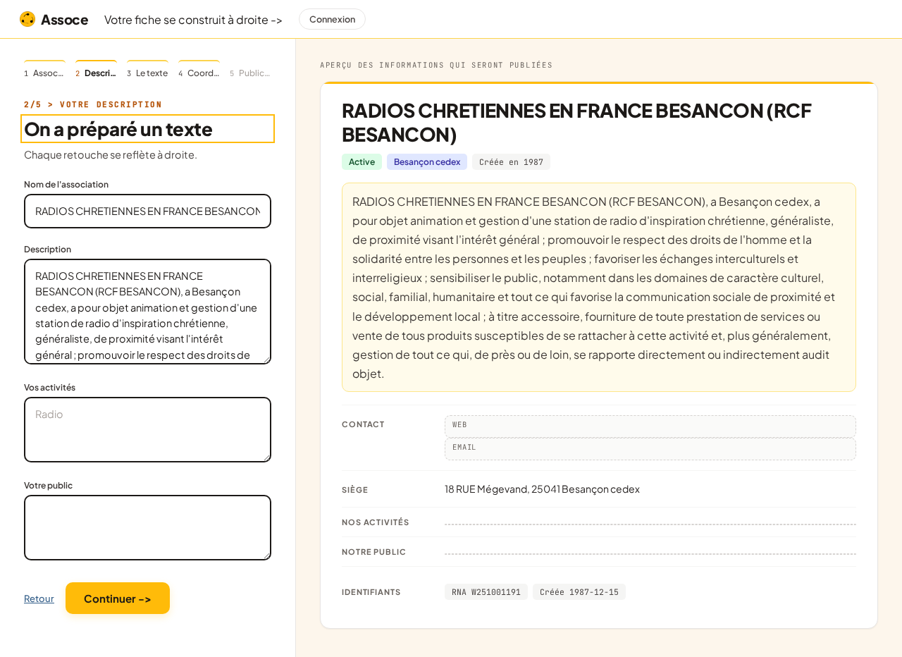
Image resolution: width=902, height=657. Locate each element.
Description (47, 249)
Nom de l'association (66, 184)
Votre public (48, 485)
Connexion (332, 19)
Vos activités (49, 387)
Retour (39, 598)
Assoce (65, 19)
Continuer (118, 598)
